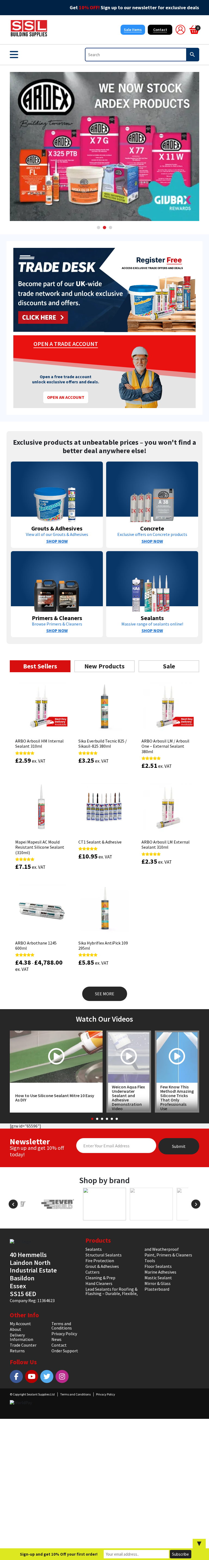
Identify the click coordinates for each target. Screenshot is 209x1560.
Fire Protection (99, 1260)
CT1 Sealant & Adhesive (100, 842)
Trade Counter (23, 1345)
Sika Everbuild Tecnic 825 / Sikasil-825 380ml (102, 743)
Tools (150, 1260)
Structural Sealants (103, 1255)
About (15, 1329)
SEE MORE (104, 993)
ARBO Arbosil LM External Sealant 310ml (166, 844)
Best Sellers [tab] (40, 666)
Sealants (93, 1249)
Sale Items (133, 29)
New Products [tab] (104, 666)
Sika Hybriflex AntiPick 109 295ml (103, 945)
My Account (20, 1323)
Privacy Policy (64, 1333)
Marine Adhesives (160, 1272)
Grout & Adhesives (102, 1266)
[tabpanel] (104, 146)
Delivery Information (21, 1337)
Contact (160, 29)
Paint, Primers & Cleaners (168, 1255)
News (56, 1339)
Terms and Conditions (61, 1326)
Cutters (92, 1272)
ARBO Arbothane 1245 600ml (36, 945)
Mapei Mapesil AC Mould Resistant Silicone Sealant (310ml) (39, 847)
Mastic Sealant (158, 1277)
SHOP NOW (57, 541)
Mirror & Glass (158, 1283)
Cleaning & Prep (100, 1277)
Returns (17, 1350)
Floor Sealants (158, 1266)
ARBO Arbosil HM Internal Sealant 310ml (39, 743)
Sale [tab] (169, 666)
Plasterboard (157, 1289)
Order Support (64, 1350)
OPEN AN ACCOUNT (65, 397)
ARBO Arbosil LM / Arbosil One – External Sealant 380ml (165, 746)
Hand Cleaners (98, 1283)
